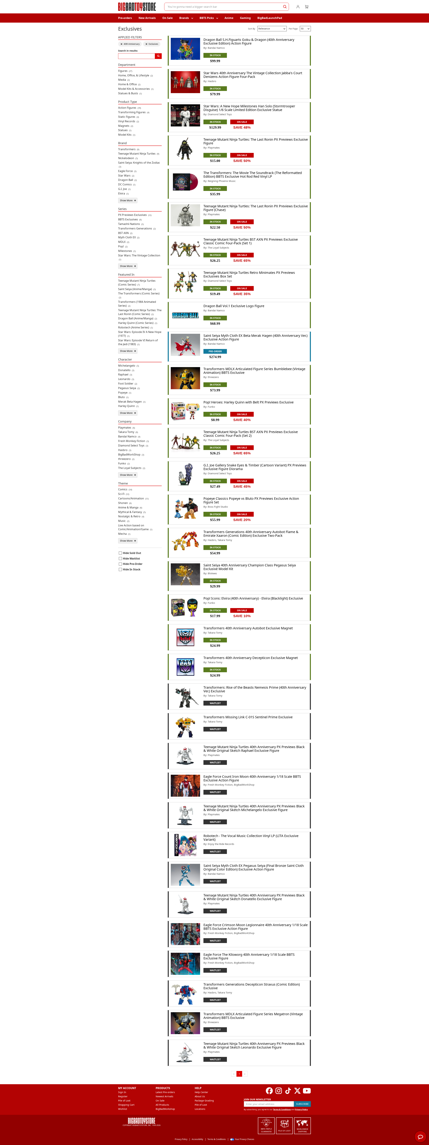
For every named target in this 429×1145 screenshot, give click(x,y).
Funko (124, 463)
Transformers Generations (137, 228)
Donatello (126, 370)
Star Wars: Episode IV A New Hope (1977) (139, 334)
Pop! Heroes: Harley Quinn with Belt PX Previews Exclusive (248, 402)
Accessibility (197, 1139)
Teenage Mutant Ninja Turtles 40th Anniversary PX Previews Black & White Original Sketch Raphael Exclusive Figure (254, 749)
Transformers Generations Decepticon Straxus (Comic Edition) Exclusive (251, 986)
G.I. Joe (124, 189)
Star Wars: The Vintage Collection (139, 257)
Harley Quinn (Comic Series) (137, 323)
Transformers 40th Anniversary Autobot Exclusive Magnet (248, 628)
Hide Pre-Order (132, 564)
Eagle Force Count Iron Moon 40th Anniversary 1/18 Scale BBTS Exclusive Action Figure (252, 778)
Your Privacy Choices (244, 1139)
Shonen (125, 503)
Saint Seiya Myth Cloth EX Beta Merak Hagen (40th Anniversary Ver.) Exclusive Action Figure (255, 337)
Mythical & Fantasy (132, 512)
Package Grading (204, 1100)
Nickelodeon (128, 158)
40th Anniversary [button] (130, 44)
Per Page (293, 28)
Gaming (245, 18)
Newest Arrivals (164, 1096)
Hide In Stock (131, 569)
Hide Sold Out (132, 553)
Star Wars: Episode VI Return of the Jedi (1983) (138, 342)
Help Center (201, 1092)
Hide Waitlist (131, 558)
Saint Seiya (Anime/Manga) (137, 289)
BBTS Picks (207, 18)
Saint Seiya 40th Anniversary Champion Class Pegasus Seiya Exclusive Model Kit (249, 567)
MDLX (123, 242)
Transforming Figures (133, 112)
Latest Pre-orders (165, 1092)
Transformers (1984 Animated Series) (137, 303)
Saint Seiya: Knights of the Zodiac (139, 164)
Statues (124, 130)
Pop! (123, 246)
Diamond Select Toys (133, 445)
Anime (229, 18)
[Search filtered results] (158, 56)
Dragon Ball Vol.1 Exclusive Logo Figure (233, 306)
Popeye (124, 392)
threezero (126, 459)
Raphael (125, 374)
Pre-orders (125, 18)
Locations (200, 1109)
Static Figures (128, 117)
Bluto (123, 397)
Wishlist (122, 1109)
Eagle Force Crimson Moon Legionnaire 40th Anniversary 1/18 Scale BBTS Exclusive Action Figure (255, 927)
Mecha (124, 534)
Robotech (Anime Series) (135, 327)
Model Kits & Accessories (136, 89)
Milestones (127, 251)
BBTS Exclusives (130, 219)
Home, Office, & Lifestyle (135, 75)
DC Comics (126, 184)
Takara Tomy (128, 432)
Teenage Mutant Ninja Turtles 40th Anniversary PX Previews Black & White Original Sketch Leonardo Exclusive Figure (254, 1045)
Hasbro (124, 450)
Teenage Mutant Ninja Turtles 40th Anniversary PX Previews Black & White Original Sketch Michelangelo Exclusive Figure (254, 808)
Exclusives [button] (151, 44)
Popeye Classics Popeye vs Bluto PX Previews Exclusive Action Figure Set (251, 500)
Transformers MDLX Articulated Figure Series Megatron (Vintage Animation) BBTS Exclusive (253, 1016)
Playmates (126, 427)
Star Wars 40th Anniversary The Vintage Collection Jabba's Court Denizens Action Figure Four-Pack (252, 75)
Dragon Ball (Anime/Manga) (137, 318)
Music (123, 521)
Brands (184, 18)
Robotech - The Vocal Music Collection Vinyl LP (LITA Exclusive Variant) (250, 838)
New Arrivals (147, 18)
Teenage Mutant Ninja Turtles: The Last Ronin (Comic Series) (140, 312)
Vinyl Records (128, 121)
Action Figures (129, 108)
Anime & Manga (130, 507)
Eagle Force (127, 171)
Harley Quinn (128, 406)
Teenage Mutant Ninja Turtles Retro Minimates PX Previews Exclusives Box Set (249, 274)
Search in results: (128, 50)
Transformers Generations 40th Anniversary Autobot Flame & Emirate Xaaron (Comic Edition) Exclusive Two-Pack (250, 534)
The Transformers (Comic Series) (139, 295)
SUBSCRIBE (302, 1103)
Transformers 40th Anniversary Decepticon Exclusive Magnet (250, 657)
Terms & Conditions (282, 1109)
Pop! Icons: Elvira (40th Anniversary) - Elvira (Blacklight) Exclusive (253, 598)
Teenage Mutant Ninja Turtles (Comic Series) (137, 282)
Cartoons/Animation (133, 498)
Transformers (128, 149)
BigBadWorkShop (131, 454)
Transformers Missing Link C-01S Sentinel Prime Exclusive (248, 717)
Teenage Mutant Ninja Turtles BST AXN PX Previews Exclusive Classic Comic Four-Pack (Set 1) (250, 241)
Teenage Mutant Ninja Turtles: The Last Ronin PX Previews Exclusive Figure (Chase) (255, 208)
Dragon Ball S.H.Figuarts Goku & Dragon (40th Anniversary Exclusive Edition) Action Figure (248, 41)
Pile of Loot (124, 1100)
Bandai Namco (129, 436)
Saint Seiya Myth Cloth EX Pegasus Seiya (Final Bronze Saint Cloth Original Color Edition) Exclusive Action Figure (253, 867)
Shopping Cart (126, 1104)
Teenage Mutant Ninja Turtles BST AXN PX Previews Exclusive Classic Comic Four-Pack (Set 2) (250, 434)
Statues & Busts (130, 93)
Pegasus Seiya (129, 388)
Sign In (122, 1092)
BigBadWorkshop (165, 1109)
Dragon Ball (127, 180)
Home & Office (129, 84)
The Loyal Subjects (131, 468)
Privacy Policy (301, 1109)
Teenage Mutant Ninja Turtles (138, 153)
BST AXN (125, 233)
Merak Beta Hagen (131, 401)
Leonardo (126, 379)
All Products (162, 1104)
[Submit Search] (285, 7)
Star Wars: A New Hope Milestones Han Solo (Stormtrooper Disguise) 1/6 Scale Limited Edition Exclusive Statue (249, 108)
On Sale (167, 18)
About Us (200, 1096)
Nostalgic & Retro (131, 516)
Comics (125, 489)
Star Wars (126, 175)
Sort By (251, 28)
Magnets (125, 126)
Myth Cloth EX (128, 237)
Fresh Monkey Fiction (133, 441)
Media (124, 80)
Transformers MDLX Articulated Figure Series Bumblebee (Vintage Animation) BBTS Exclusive (254, 371)
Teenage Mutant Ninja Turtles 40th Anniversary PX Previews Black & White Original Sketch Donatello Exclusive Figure (254, 897)
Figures (125, 71)
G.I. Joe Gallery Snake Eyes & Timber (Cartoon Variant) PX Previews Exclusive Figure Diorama (254, 467)
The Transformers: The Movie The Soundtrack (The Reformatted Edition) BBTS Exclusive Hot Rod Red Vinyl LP (252, 174)
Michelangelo (128, 365)
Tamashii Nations (131, 224)
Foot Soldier (127, 383)
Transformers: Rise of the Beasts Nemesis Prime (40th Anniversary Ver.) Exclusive (254, 689)
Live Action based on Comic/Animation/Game (135, 527)
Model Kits (126, 134)
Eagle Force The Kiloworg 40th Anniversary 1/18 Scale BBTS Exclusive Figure (249, 956)
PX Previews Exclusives (134, 215)
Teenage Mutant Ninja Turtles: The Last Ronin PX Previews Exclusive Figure (255, 141)
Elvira (123, 193)
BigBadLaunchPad (269, 18)
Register (123, 1096)
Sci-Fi (123, 494)
